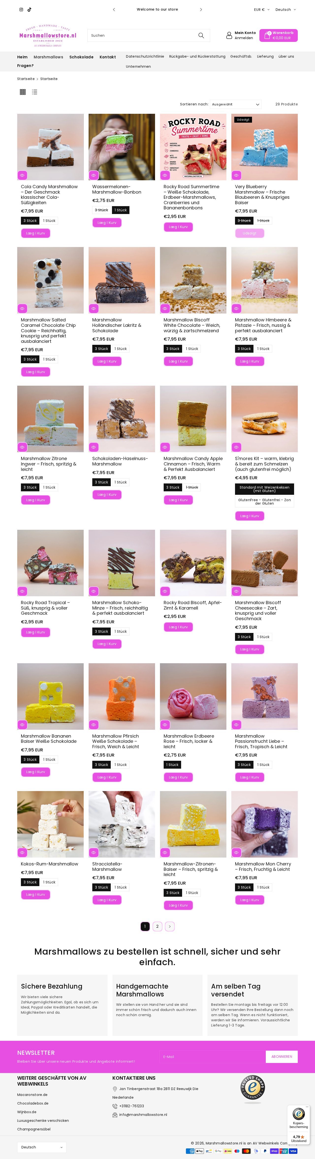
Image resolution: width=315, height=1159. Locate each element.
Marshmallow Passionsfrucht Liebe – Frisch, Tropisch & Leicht (261, 741)
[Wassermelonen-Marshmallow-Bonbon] (122, 147)
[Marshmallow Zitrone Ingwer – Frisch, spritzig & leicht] (50, 419)
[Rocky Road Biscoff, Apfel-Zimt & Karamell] (193, 563)
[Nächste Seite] (170, 926)
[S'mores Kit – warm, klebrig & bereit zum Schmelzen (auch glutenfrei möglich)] (264, 419)
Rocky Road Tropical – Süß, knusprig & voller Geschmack (45, 607)
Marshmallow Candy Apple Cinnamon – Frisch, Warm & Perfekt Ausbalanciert (193, 463)
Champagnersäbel (34, 1129)
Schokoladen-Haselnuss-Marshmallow (120, 461)
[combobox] (149, 35)
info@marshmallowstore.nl (143, 1114)
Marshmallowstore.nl (224, 1143)
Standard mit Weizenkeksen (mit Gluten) (265, 490)
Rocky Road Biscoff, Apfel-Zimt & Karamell (193, 605)
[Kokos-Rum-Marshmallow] (50, 824)
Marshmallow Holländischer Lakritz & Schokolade (116, 325)
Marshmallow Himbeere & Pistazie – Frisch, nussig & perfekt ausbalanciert (263, 325)
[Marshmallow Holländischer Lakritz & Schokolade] (122, 280)
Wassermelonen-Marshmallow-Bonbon (116, 189)
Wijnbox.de (26, 1111)
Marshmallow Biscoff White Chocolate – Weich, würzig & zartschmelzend (192, 325)
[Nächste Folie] (201, 9)
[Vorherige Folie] (114, 9)
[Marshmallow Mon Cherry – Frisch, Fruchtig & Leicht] (264, 824)
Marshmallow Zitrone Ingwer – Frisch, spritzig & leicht (48, 463)
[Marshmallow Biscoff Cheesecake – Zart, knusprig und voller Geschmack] (264, 563)
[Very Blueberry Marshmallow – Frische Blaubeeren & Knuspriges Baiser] (264, 147)
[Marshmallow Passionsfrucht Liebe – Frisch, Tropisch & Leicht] (264, 696)
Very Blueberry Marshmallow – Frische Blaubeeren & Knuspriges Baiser (262, 194)
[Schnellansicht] (22, 175)
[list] (34, 91)
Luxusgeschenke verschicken (43, 1120)
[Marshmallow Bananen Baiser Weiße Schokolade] (50, 696)
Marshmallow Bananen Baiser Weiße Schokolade (49, 739)
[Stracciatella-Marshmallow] (122, 824)
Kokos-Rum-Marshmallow (49, 864)
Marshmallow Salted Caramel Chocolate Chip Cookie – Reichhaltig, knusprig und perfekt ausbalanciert (48, 330)
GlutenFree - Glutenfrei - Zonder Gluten (264, 502)
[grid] (22, 91)
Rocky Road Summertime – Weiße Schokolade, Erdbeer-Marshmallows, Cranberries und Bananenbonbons (191, 197)
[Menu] (307, 1108)
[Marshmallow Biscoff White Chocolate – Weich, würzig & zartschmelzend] (193, 280)
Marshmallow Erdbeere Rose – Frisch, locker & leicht (189, 741)
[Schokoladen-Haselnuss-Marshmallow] (122, 419)
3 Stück (30, 221)
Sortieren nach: (194, 104)
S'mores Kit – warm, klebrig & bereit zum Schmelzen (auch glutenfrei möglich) (264, 463)
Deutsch (28, 1147)
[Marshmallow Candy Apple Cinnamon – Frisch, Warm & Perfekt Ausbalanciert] (193, 419)
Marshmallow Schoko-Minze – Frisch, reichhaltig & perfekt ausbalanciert (120, 607)
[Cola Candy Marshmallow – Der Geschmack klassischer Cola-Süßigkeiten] (50, 147)
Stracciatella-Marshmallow (107, 866)
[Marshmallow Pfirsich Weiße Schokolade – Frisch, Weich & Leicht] (122, 696)
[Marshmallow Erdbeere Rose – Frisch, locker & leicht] (193, 696)
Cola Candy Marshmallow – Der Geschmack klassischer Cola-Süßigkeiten (49, 194)
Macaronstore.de (32, 1094)
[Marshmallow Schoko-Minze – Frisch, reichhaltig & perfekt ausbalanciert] (122, 563)
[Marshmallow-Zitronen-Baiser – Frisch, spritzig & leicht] (193, 824)
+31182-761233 (131, 1106)
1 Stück (49, 221)
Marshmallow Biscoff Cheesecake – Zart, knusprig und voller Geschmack (258, 610)
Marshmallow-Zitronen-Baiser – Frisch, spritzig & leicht (191, 869)
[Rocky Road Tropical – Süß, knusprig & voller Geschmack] (50, 563)
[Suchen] (201, 35)
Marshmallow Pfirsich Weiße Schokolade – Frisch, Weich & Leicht (115, 741)
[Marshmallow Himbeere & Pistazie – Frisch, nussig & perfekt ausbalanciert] (264, 280)
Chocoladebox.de (33, 1103)
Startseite (26, 78)
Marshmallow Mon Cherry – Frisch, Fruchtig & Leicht (263, 866)
